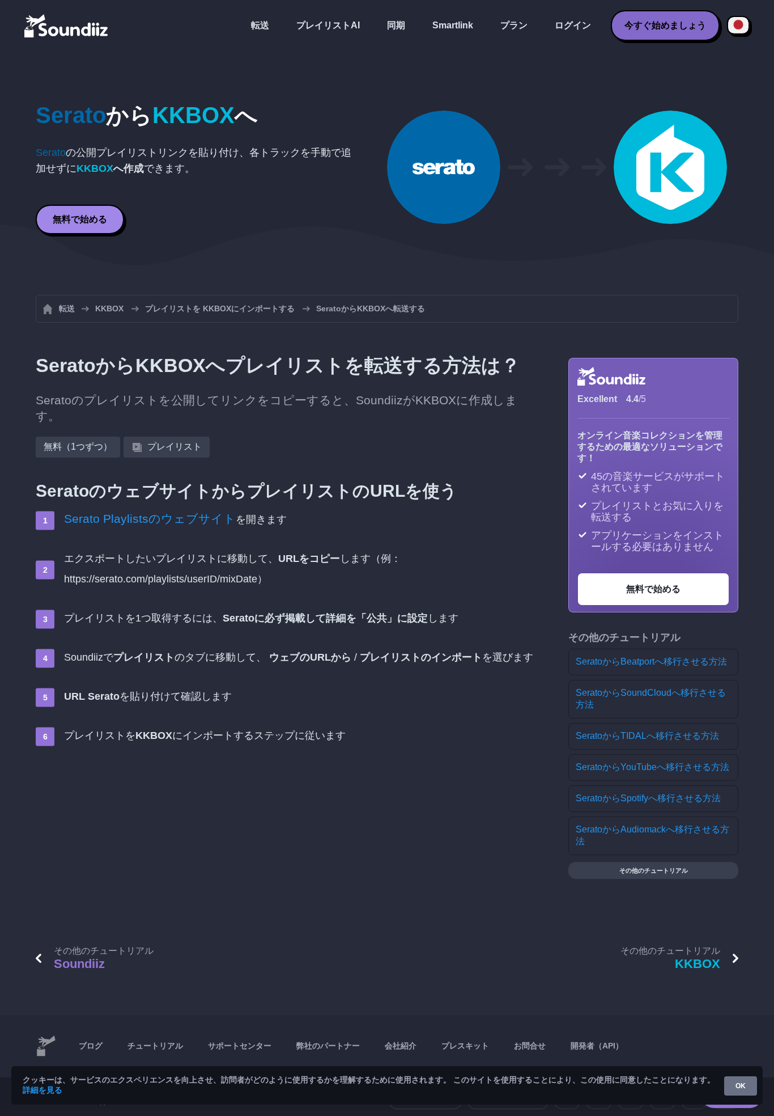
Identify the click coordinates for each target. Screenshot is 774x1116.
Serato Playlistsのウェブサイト (150, 518)
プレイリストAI (328, 25)
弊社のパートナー (328, 1045)
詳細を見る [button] (42, 1089)
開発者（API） (597, 1045)
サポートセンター (239, 1045)
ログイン (573, 25)
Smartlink (452, 25)
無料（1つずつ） (78, 446)
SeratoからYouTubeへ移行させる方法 (652, 767)
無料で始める (80, 219)
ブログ (91, 1045)
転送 (260, 25)
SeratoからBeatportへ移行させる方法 (651, 661)
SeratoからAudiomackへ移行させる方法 (652, 835)
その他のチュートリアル (653, 870)
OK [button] (740, 1086)
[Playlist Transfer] (66, 25)
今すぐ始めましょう (665, 25)
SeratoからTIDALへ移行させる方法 (647, 736)
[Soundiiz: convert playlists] (46, 1046)
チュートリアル (155, 1045)
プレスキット (465, 1045)
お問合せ (530, 1045)
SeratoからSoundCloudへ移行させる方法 (651, 698)
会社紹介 (400, 1045)
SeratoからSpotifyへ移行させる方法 (648, 798)
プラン (514, 25)
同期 (396, 25)
